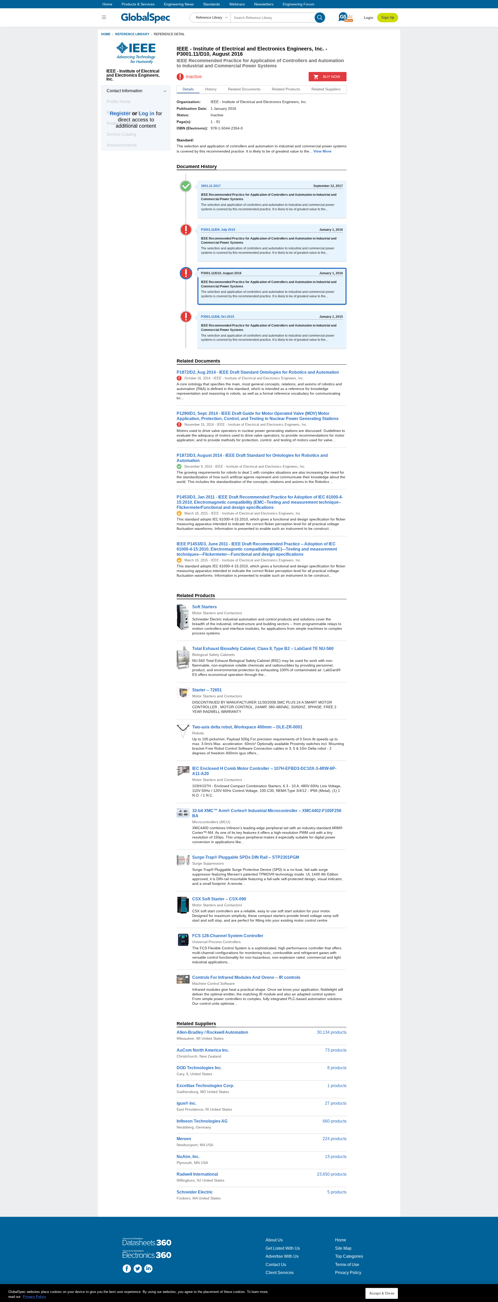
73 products (336, 1050)
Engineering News (179, 4)
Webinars (237, 4)
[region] (249, 1293)
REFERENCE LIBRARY (132, 34)
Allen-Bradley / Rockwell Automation (212, 1032)
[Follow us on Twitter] (138, 1269)
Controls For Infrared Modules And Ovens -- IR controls (246, 977)
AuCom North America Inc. (203, 1050)
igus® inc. (186, 1103)
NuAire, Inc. (188, 1156)
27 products (336, 1103)
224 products (335, 1139)
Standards (211, 4)
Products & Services (138, 4)
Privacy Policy (348, 1272)
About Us (274, 1240)
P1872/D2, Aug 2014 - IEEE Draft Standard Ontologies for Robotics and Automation (258, 372)
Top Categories (349, 1256)
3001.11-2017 (211, 186)
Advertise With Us (282, 1256)
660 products (335, 1121)
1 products (337, 1085)
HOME (105, 34)
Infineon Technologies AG (202, 1121)
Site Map (343, 1248)
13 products (336, 1156)
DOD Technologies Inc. (199, 1068)
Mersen (184, 1139)
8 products (337, 1068)
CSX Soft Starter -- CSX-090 (219, 899)
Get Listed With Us (283, 1248)
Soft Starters (204, 607)
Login (368, 18)
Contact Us (276, 1264)
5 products (337, 1192)
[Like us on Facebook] (127, 1269)
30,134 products (332, 1032)
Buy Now (331, 77)
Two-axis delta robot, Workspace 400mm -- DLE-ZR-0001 (247, 727)
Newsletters (263, 4)
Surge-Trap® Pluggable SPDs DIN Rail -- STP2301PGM (245, 857)
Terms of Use (347, 1264)
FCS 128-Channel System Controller (227, 936)
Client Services (280, 1272)
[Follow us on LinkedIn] (148, 1269)
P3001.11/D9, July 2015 (218, 230)
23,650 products (332, 1174)
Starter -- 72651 (207, 690)
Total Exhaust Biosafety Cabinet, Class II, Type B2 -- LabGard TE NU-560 (263, 648)
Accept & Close (381, 1293)
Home (107, 4)
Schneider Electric (195, 1192)
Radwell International (197, 1174)
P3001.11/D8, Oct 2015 (217, 317)
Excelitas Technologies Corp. (205, 1085)
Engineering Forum (298, 4)
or (132, 113)
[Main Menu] (104, 17)
